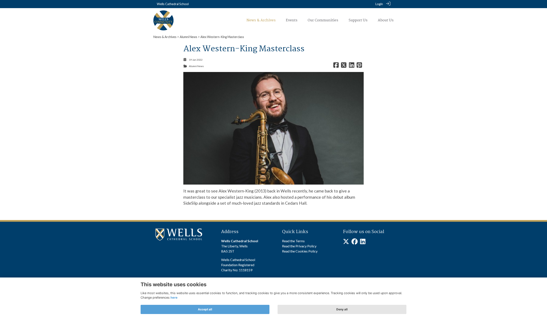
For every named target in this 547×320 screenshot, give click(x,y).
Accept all (205, 309)
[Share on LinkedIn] (351, 66)
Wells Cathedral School (173, 4)
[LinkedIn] (362, 242)
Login (379, 4)
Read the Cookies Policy (300, 251)
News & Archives (164, 37)
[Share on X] (343, 66)
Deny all (342, 309)
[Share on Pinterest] (359, 66)
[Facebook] (354, 242)
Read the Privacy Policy (299, 246)
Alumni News (188, 37)
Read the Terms (293, 241)
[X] (346, 242)
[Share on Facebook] (336, 66)
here (174, 297)
